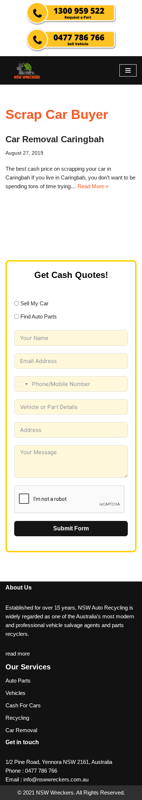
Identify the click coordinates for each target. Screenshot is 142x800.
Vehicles (15, 693)
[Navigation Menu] (128, 70)
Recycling (17, 718)
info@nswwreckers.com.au (55, 779)
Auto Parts (18, 680)
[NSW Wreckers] (27, 70)
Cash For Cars (23, 705)
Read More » (93, 186)
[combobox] (22, 383)
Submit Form (71, 528)
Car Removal (21, 730)
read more (17, 653)
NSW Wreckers (54, 792)
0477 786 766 (41, 771)
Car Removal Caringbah (54, 139)
